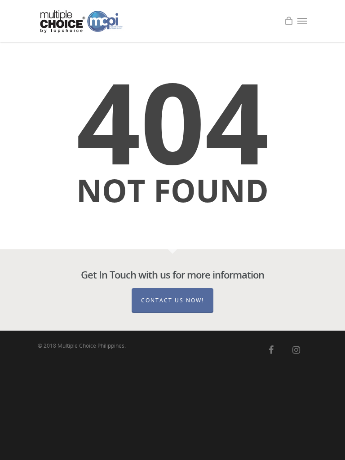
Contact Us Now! (172, 300)
